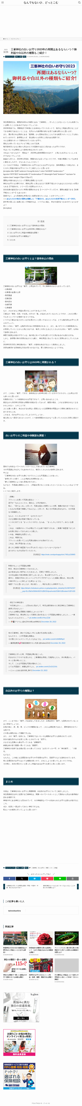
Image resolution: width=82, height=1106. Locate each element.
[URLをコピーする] (73, 878)
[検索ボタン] (79, 2)
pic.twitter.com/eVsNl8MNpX (54, 639)
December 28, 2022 (48, 622)
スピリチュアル (10, 56)
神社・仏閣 (19, 56)
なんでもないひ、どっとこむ (41, 2)
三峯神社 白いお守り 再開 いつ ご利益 (44, 868)
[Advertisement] (41, 21)
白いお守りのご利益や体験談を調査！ (24, 233)
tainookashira (14, 911)
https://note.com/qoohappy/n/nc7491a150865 (58, 554)
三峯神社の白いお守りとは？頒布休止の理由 (27, 225)
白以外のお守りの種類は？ (20, 236)
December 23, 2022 (39, 670)
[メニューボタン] (2, 2)
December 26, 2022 (57, 643)
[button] (9, 878)
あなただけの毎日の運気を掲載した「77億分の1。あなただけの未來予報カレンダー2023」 (42, 199)
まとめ (12, 240)
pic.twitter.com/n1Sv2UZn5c (46, 667)
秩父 (24, 56)
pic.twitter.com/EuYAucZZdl (39, 618)
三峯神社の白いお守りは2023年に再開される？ (28, 229)
